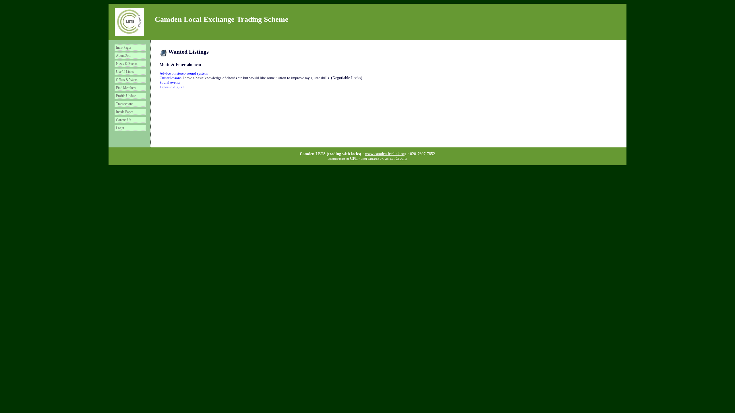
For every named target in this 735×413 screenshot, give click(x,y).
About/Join (123, 56)
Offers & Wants (127, 80)
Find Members (126, 88)
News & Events (127, 64)
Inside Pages (124, 112)
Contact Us (123, 120)
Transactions (124, 104)
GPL (354, 158)
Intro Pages (123, 48)
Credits (401, 158)
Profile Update (126, 96)
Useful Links (125, 72)
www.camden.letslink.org (385, 154)
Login (120, 128)
